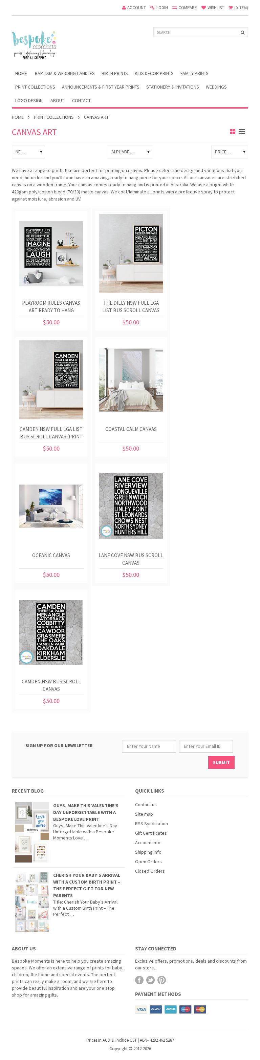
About (57, 100)
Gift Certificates (151, 833)
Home (18, 117)
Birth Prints (115, 73)
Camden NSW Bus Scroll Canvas (51, 685)
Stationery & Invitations (172, 87)
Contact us (146, 804)
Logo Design (29, 100)
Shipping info (148, 852)
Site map (144, 814)
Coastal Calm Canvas (131, 429)
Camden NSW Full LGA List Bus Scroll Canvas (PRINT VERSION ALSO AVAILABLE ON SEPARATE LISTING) (51, 434)
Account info (147, 842)
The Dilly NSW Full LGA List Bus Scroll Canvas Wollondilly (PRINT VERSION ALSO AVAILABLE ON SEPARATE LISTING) (131, 308)
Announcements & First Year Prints (100, 87)
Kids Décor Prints (154, 73)
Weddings (216, 87)
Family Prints (194, 73)
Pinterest (161, 980)
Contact (81, 100)
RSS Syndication (151, 823)
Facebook (139, 980)
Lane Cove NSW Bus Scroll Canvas (131, 559)
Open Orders (148, 861)
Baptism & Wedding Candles (65, 73)
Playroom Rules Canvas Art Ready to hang (51, 307)
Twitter (150, 980)
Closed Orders (150, 871)
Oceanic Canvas (51, 555)
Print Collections (35, 87)
